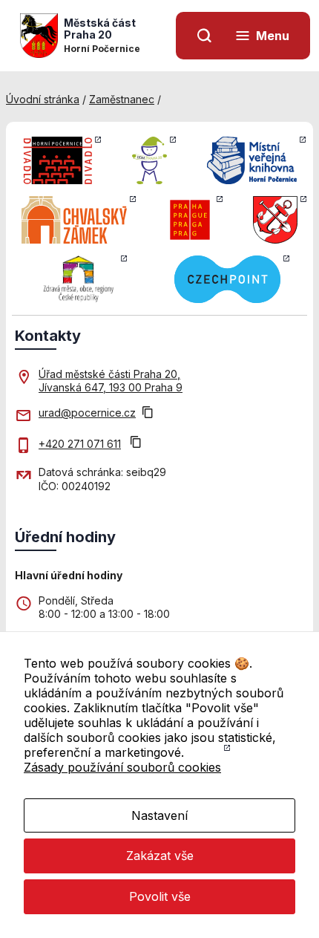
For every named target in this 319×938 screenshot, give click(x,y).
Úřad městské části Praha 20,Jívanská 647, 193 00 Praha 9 (110, 381)
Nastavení (159, 815)
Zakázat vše (160, 855)
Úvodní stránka (42, 99)
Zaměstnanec (121, 99)
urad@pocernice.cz (87, 412)
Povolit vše (160, 896)
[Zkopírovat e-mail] (148, 413)
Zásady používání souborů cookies (122, 767)
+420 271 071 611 (80, 443)
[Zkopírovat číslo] (136, 443)
